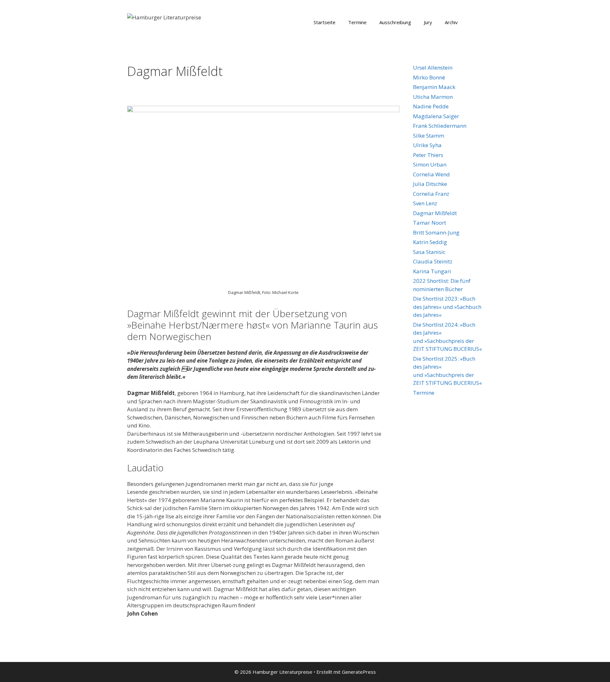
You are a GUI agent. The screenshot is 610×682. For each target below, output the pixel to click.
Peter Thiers (428, 155)
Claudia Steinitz (432, 261)
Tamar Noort (429, 222)
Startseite (325, 22)
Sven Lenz (425, 203)
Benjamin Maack (434, 87)
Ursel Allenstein (432, 67)
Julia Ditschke (430, 184)
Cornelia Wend (431, 174)
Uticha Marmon (433, 96)
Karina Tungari (432, 271)
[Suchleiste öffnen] (473, 22)
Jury (428, 22)
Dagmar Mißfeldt (435, 213)
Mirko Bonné (429, 77)
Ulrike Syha (427, 145)
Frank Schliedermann (439, 125)
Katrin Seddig (430, 242)
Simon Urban (429, 164)
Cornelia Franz (431, 193)
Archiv (451, 22)
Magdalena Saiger (436, 116)
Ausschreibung (395, 22)
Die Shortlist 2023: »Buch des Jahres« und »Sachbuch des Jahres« (447, 306)
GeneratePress (359, 672)
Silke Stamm (428, 135)
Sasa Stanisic (429, 252)
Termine (357, 22)
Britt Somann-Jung (436, 232)
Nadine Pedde (431, 106)
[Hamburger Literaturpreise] (164, 16)
